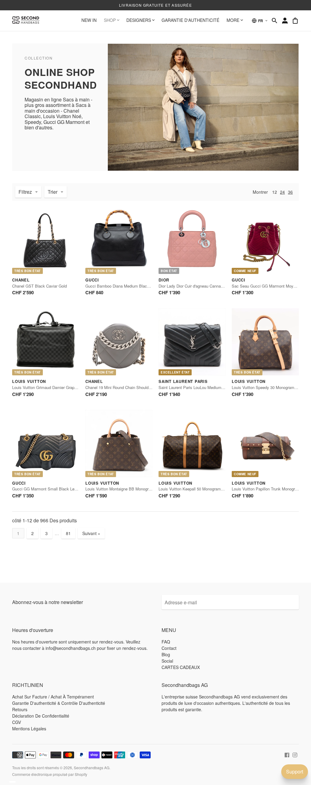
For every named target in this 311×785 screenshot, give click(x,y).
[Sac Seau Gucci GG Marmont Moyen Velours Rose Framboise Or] (265, 240)
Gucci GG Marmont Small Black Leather (47, 489)
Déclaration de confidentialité (40, 716)
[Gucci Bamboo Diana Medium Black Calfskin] (118, 240)
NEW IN (89, 20)
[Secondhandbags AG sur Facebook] (287, 754)
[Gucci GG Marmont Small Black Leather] (45, 443)
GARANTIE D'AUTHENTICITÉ (190, 20)
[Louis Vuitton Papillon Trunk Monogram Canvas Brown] (265, 443)
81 (68, 533)
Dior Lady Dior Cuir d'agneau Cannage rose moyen (203, 286)
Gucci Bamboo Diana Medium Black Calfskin (125, 286)
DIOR (164, 280)
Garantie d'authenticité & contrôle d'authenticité (58, 703)
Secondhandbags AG (91, 767)
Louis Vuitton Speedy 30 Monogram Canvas (270, 387)
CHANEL (21, 280)
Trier (52, 191)
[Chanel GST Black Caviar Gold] (45, 240)
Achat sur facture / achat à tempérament (53, 697)
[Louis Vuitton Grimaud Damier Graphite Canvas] (45, 341)
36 (290, 192)
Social (167, 661)
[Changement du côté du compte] (285, 20)
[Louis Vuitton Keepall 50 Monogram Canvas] (192, 443)
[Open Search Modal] (274, 20)
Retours (19, 709)
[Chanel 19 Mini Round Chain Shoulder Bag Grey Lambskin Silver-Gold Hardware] (118, 341)
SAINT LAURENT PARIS (183, 381)
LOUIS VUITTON (29, 381)
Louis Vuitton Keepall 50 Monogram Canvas (197, 489)
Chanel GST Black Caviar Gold (39, 286)
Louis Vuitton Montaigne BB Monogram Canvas (127, 489)
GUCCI (92, 280)
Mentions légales (29, 728)
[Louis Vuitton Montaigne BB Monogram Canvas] (118, 443)
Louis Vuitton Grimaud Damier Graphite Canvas (53, 387)
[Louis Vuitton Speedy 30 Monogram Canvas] (265, 341)
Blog (166, 654)
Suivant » (91, 533)
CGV (16, 722)
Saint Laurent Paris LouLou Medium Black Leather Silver (208, 387)
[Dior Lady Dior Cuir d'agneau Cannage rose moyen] (192, 240)
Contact (169, 648)
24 (282, 192)
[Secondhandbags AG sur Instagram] (294, 754)
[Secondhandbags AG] (25, 20)
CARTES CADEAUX (181, 667)
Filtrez (25, 191)
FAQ (166, 642)
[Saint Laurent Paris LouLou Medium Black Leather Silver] (192, 341)
